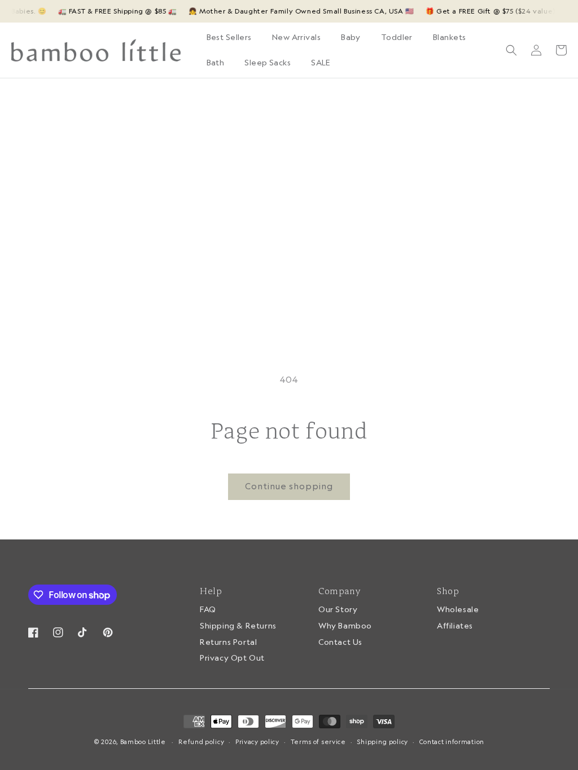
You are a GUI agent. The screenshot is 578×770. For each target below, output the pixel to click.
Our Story (337, 609)
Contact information (451, 742)
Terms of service (318, 742)
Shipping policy (382, 742)
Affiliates (455, 626)
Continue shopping (289, 486)
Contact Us (340, 642)
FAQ (208, 609)
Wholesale (458, 609)
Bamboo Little (143, 742)
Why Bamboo (345, 626)
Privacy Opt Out (232, 658)
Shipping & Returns (238, 626)
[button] (296, 37)
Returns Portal (228, 642)
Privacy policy (257, 742)
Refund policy (201, 742)
